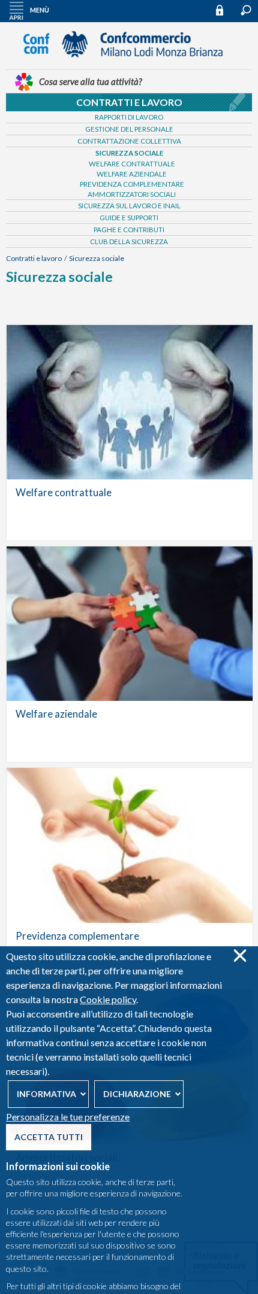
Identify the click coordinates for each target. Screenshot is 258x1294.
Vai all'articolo (130, 432)
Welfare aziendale (132, 174)
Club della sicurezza (129, 241)
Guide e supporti (129, 217)
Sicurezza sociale (129, 153)
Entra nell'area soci (225, 10)
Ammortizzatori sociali (132, 194)
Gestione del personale (129, 129)
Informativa (46, 1094)
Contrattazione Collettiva (129, 141)
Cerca (246, 10)
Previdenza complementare (132, 184)
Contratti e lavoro (129, 102)
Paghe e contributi (129, 229)
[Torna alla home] (129, 63)
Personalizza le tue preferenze (68, 1116)
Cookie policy (108, 999)
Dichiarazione (137, 1094)
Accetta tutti (48, 1137)
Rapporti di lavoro (129, 117)
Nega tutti (239, 955)
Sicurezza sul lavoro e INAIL (129, 205)
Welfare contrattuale (132, 164)
